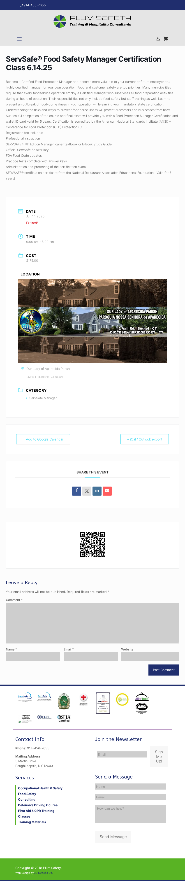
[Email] (107, 491)
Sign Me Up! (159, 756)
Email (69, 649)
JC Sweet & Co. (43, 872)
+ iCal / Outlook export (144, 439)
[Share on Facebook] (76, 491)
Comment (14, 600)
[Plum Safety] (92, 21)
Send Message (113, 836)
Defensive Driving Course (38, 805)
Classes (24, 816)
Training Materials (32, 822)
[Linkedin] (97, 491)
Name (11, 649)
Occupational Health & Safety (40, 788)
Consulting (26, 799)
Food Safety (27, 794)
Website (127, 649)
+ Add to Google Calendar (43, 439)
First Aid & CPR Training (36, 811)
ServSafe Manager (43, 398)
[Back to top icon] (163, 871)
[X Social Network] (86, 491)
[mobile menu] (19, 39)
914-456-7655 (34, 5)
